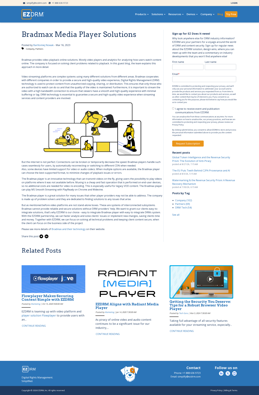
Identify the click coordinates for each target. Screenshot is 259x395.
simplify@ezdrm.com (36, 2)
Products (140, 14)
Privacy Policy (216, 390)
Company (206, 14)
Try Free (231, 14)
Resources (174, 14)
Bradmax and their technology (69, 229)
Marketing (35, 304)
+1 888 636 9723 (59, 2)
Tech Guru (183, 313)
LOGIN (234, 2)
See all (175, 214)
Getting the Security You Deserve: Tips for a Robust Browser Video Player (200, 305)
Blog (220, 14)
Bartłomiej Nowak (43, 45)
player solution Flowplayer (39, 315)
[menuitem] (142, 14)
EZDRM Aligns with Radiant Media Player (127, 306)
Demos (190, 14)
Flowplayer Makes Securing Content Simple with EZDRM (48, 298)
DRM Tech (183, 207)
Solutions (157, 14)
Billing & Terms (230, 390)
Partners (39, 49)
